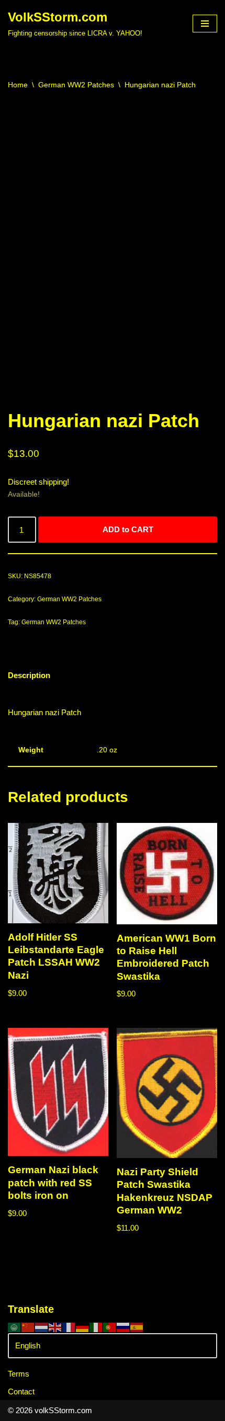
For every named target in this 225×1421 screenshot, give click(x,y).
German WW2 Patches (76, 85)
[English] (55, 1326)
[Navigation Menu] (205, 23)
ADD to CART (128, 529)
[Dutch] (42, 1326)
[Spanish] (137, 1326)
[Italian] (96, 1326)
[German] (82, 1326)
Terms (18, 1373)
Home (18, 85)
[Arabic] (14, 1326)
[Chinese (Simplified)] (28, 1326)
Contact (21, 1391)
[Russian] (123, 1326)
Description (29, 675)
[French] (69, 1326)
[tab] (29, 675)
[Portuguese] (110, 1326)
